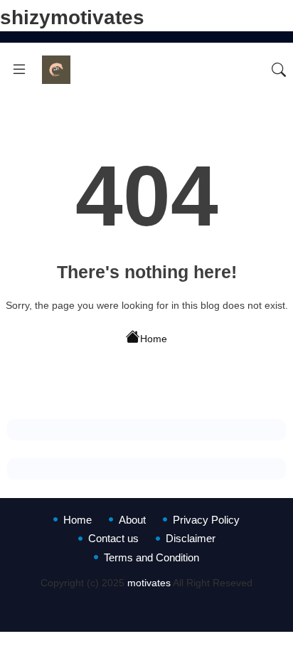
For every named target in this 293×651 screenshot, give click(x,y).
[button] (279, 69)
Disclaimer (190, 538)
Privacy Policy (206, 520)
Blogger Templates (145, 596)
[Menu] (19, 69)
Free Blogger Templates (179, 610)
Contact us (113, 538)
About (132, 520)
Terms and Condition (151, 557)
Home (153, 338)
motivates (149, 582)
